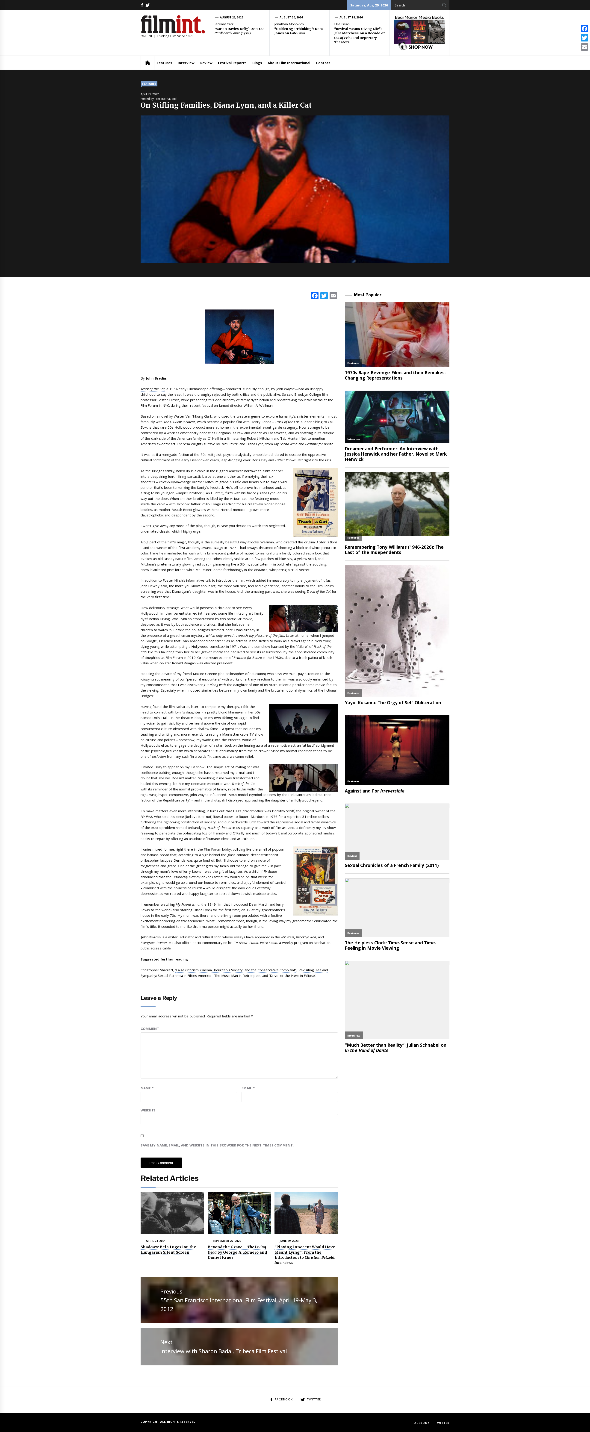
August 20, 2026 (291, 17)
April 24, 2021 (156, 1241)
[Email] (584, 47)
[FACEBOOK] (142, 5)
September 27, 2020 (227, 1241)
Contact (323, 62)
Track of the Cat (153, 388)
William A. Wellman (258, 405)
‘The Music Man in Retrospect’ (237, 975)
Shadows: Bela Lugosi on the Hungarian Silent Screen (168, 1249)
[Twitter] (584, 37)
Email (248, 1088)
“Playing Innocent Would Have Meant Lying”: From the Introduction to (304, 1255)
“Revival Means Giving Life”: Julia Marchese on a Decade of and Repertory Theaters (359, 35)
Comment (150, 1028)
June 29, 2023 (289, 1241)
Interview (186, 62)
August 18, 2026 (351, 17)
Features (164, 62)
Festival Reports (232, 62)
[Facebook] (584, 28)
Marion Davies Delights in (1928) (239, 31)
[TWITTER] (147, 5)
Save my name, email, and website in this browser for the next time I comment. (217, 1145)
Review (206, 62)
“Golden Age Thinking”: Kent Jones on (298, 31)
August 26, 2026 (231, 17)
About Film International (289, 62)
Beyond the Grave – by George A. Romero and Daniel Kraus (237, 1252)
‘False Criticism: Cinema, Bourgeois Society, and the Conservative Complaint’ (235, 970)
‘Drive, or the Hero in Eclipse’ (292, 975)
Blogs (257, 62)
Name (147, 1088)
